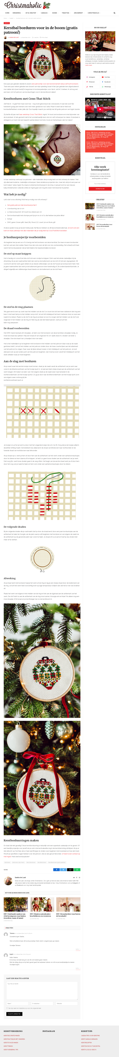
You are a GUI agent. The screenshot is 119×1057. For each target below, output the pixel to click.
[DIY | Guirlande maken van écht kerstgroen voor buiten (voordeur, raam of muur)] (16, 904)
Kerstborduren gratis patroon (56, 862)
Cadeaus (44, 13)
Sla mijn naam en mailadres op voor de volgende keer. (24, 1008)
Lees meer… (89, 65)
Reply (77, 949)
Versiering (17, 13)
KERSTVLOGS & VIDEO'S (88, 1049)
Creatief (6, 23)
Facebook (20, 885)
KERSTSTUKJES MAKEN (11, 1042)
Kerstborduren (42, 862)
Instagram (75, 883)
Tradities (65, 13)
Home (7, 13)
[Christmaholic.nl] (38, 5)
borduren (7, 862)
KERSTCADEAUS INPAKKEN (89, 1039)
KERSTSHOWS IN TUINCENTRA (90, 1046)
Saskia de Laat (14, 37)
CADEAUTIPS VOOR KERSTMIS (90, 1035)
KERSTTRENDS (8, 1046)
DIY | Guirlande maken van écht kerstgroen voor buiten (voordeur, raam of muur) (15, 916)
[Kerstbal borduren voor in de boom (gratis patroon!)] (42, 60)
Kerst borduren (31, 862)
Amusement (78, 13)
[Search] (114, 13)
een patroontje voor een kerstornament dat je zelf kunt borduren (55, 84)
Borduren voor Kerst (18, 862)
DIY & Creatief (31, 13)
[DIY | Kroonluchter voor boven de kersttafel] (68, 904)
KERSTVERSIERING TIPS (11, 1049)
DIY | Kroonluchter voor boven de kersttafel (68, 915)
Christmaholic (93, 13)
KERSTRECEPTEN (86, 1042)
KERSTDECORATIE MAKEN (12, 1035)
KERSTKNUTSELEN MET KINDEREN (14, 1039)
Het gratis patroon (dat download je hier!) (22, 205)
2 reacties (36, 37)
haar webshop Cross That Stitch (30, 114)
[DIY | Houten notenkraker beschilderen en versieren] (42, 904)
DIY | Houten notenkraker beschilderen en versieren (40, 915)
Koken (54, 13)
